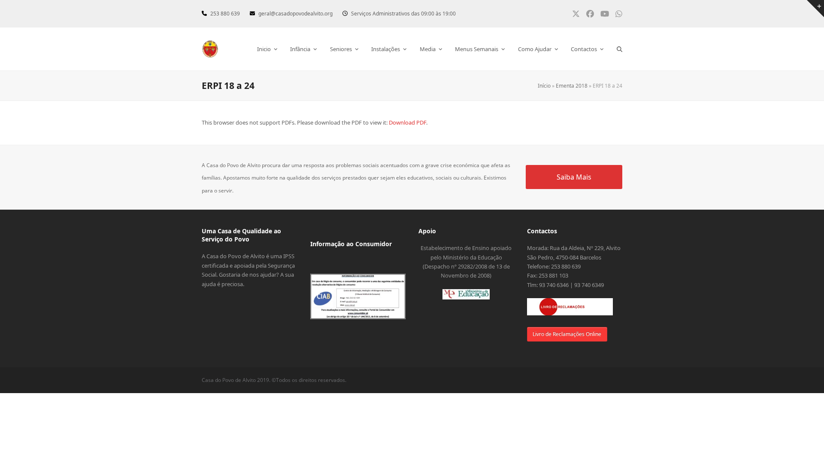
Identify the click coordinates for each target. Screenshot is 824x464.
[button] (619, 49)
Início (544, 85)
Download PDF (407, 122)
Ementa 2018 (572, 85)
